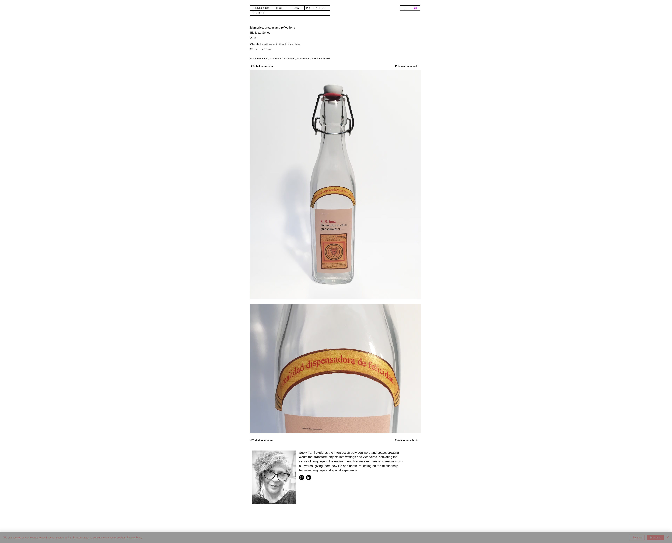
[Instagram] (301, 477)
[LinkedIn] (308, 477)
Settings (637, 537)
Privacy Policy (134, 537)
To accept (655, 537)
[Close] (668, 537)
